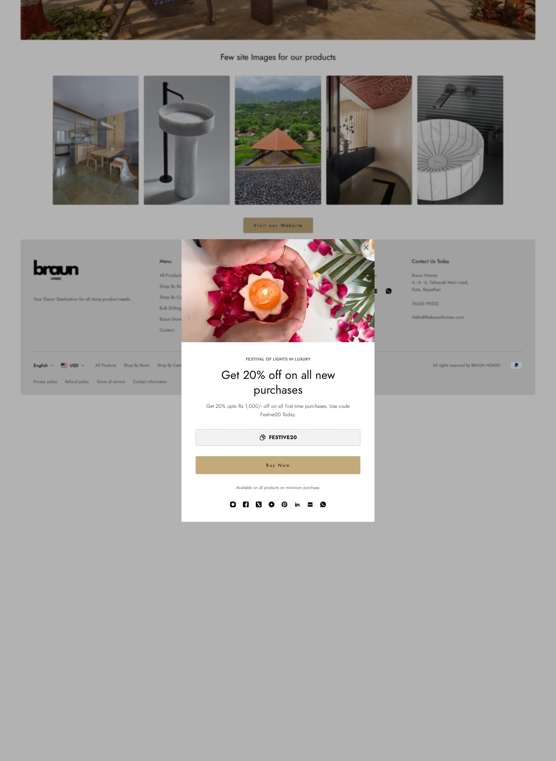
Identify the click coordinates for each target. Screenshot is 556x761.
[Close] (366, 247)
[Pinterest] (284, 504)
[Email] (310, 504)
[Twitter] (258, 504)
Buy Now (278, 465)
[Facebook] (246, 504)
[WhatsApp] (323, 504)
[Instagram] (233, 504)
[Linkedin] (297, 504)
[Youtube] (271, 504)
